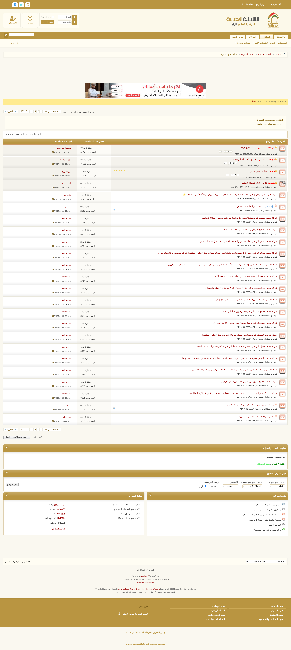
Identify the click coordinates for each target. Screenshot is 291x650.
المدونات (252, 37)
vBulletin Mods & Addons (150, 589)
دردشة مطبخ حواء (249, 148)
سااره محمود (260, 199)
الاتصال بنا (25, 562)
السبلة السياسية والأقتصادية (271, 619)
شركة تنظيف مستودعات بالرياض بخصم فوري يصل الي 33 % (250, 311)
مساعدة (30, 23)
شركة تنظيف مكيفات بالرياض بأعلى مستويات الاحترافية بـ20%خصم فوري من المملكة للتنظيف (234, 370)
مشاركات (100, 142)
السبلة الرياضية (218, 611)
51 (27, 111)
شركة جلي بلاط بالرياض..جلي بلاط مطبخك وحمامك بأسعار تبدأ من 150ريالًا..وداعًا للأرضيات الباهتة (233, 393)
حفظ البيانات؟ (46, 17)
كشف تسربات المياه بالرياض (250, 206)
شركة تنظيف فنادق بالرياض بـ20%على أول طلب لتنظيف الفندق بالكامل (245, 276)
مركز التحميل (237, 37)
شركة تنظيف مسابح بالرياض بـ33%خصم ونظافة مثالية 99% (250, 230)
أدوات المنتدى (34, 134)
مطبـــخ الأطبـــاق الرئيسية (245, 159)
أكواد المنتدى (59, 505)
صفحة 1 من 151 (51, 111)
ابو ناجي (262, 211)
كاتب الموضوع (272, 142)
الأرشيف (16, 562)
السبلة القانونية (277, 611)
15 (228, 175)
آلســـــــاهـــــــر (258, 187)
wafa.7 (263, 178)
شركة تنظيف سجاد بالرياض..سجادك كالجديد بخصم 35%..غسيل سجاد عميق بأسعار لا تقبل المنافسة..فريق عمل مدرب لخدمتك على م (217, 253)
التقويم (273, 42)
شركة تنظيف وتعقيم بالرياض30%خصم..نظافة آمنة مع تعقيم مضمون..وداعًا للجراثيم (239, 218)
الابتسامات (60, 509)
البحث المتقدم (12, 43)
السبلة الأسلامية (277, 615)
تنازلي (202, 486)
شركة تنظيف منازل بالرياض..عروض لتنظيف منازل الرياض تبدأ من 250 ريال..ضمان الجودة (237, 346)
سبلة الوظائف (218, 606)
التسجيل (13, 23)
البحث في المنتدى (15, 134)
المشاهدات (89, 142)
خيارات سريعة (244, 42)
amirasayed (261, 222)
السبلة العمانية (264, 54)
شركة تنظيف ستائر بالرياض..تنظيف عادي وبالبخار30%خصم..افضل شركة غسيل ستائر (239, 241)
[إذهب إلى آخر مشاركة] (53, 152)
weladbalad (261, 421)
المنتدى (267, 37)
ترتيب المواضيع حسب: (251, 482)
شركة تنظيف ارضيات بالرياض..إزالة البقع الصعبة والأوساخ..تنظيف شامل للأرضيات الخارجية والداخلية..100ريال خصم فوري (222, 265)
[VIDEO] (61, 518)
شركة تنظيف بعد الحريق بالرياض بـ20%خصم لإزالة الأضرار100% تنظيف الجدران (241, 288)
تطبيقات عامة (261, 42)
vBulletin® (145, 576)
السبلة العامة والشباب (215, 619)
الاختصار (234, 482)
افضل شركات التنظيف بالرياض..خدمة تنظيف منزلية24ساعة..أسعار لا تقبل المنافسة (239, 335)
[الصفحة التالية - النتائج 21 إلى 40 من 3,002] (16, 111)
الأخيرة (10, 111)
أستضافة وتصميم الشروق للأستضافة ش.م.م (146, 644)
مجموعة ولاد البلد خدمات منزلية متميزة (256, 417)
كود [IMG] (61, 514)
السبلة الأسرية (247, 54)
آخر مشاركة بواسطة (63, 142)
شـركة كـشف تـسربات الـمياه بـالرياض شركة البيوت (250, 405)
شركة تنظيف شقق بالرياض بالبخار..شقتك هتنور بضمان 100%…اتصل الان (244, 323)
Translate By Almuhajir (145, 582)
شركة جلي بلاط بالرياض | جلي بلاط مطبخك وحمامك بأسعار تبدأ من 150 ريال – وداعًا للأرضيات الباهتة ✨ (230, 195)
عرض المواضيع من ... (275, 482)
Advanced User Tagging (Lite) (129, 589)
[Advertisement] (145, 68)
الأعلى (7, 437)
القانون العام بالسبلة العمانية (254, 183)
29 (225, 163)
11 (31, 111)
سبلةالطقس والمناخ (215, 615)
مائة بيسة (262, 166)
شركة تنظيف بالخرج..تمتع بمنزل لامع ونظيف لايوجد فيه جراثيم (249, 382)
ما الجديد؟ (281, 37)
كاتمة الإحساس (259, 154)
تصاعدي (213, 486)
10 (221, 151)
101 (22, 111)
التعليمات (282, 42)
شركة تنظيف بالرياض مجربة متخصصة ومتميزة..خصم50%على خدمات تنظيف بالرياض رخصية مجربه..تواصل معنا (227, 358)
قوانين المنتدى (58, 529)
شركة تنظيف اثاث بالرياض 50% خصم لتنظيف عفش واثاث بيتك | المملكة (244, 300)
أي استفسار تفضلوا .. (258, 171)
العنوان (282, 142)
